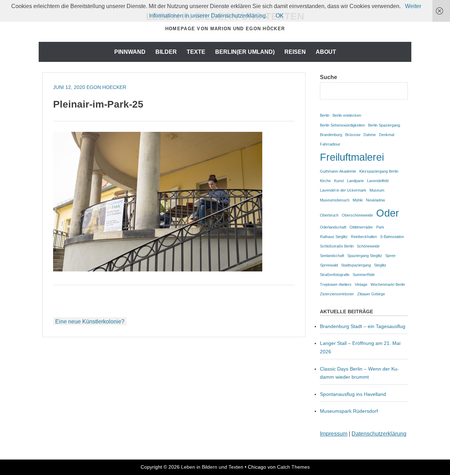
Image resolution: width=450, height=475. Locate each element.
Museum (376, 190)
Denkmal (386, 135)
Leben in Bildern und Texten (212, 467)
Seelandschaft (332, 255)
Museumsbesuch (334, 200)
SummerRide (364, 274)
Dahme (370, 135)
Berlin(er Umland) (245, 52)
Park (380, 227)
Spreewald (329, 265)
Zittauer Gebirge (371, 294)
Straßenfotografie (334, 274)
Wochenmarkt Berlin (388, 284)
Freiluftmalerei (352, 157)
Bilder (166, 52)
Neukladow (375, 200)
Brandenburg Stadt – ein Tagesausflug (362, 326)
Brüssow (352, 135)
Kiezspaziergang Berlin (378, 171)
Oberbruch (329, 215)
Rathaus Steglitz (334, 237)
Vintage (361, 284)
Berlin (324, 115)
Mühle (358, 200)
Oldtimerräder (361, 227)
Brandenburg (331, 135)
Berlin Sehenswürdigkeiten (342, 125)
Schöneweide (368, 246)
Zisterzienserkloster (337, 294)
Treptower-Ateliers (336, 284)
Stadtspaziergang (356, 265)
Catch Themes (293, 467)
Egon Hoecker (106, 87)
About (326, 52)
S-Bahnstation (392, 237)
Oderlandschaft (333, 227)
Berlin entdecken (347, 115)
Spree (390, 255)
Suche (328, 77)
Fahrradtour (330, 144)
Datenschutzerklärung (379, 434)
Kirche (325, 181)
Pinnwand (130, 52)
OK (280, 16)
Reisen (295, 52)
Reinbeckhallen (364, 237)
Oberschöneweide (357, 215)
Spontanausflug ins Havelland (353, 394)
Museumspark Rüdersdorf (349, 411)
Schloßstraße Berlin (337, 246)
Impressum (333, 434)
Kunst (339, 181)
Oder (387, 213)
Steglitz (380, 265)
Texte (196, 52)
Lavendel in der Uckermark (343, 190)
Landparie (355, 181)
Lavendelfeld (377, 181)
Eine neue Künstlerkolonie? (89, 322)
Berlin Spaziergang (384, 125)
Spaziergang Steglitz (364, 255)
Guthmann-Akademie (338, 171)
